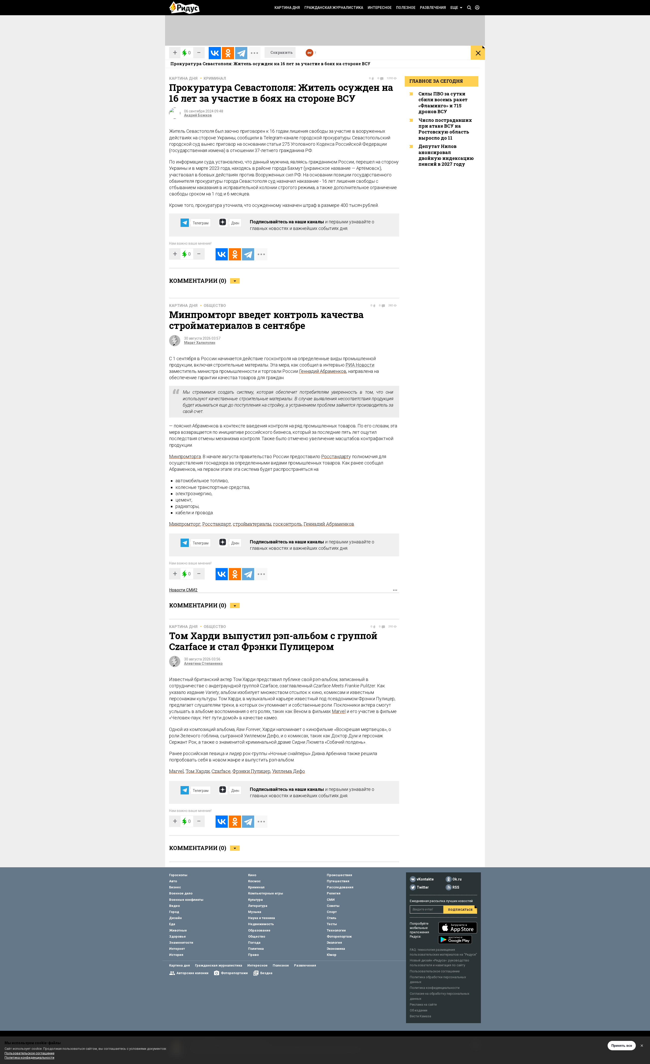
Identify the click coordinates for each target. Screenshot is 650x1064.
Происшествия (339, 875)
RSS (455, 887)
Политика (256, 949)
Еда (172, 924)
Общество (215, 305)
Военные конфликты (186, 900)
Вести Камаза (420, 1016)
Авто (173, 881)
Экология (334, 942)
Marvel (339, 711)
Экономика (336, 949)
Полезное (405, 8)
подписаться (460, 909)
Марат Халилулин (199, 343)
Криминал (215, 78)
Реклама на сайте (423, 1004)
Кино (252, 875)
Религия (333, 893)
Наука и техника (261, 918)
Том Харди (198, 771)
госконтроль (287, 524)
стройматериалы (252, 524)
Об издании (418, 1010)
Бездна (266, 973)
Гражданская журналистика (333, 8)
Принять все (621, 1046)
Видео (174, 906)
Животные (178, 930)
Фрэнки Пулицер (251, 771)
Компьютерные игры (265, 893)
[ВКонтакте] (215, 53)
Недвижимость (261, 924)
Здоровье (177, 936)
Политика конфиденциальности (435, 988)
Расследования (340, 887)
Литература (257, 906)
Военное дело (180, 893)
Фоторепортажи (234, 973)
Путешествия (338, 881)
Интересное (380, 8)
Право (253, 955)
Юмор (331, 955)
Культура (255, 900)
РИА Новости (360, 365)
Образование (259, 930)
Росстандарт (335, 456)
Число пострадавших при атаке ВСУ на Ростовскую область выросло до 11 (445, 129)
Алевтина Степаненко (203, 663)
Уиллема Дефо (288, 771)
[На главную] (184, 7)
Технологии (336, 930)
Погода (254, 942)
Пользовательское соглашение (435, 971)
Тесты (332, 924)
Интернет (177, 949)
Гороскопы (178, 875)
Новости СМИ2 (183, 590)
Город (174, 912)
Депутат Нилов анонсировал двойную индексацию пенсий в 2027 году (446, 155)
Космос (254, 881)
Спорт (332, 912)
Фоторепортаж (339, 936)
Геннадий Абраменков (322, 371)
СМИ (331, 900)
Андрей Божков (198, 115)
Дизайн (175, 918)
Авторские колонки (192, 973)
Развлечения (433, 8)
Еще (454, 8)
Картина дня (287, 8)
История (176, 955)
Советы (333, 906)
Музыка (254, 912)
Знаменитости (181, 942)
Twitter (423, 887)
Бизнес (175, 887)
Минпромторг (185, 524)
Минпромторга (185, 456)
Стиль (331, 918)
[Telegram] (241, 53)
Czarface (221, 771)
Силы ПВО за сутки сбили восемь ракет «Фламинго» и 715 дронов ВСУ (442, 102)
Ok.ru (457, 879)
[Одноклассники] (228, 53)
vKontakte (425, 879)
